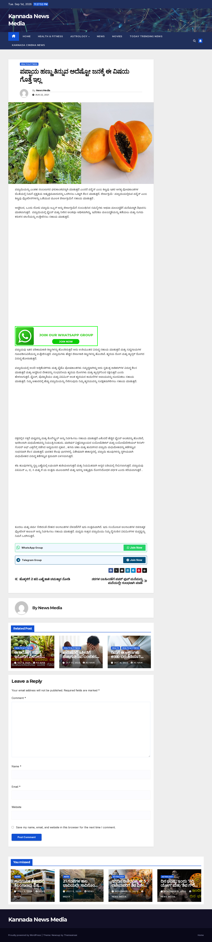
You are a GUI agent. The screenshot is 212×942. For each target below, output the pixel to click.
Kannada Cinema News (28, 45)
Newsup (56, 935)
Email (16, 786)
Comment (19, 698)
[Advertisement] (81, 247)
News (101, 36)
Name (16, 766)
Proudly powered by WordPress (25, 935)
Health (115, 648)
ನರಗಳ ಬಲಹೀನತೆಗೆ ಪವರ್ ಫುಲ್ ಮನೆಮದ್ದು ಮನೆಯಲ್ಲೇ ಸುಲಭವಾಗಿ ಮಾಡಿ (117, 581)
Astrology (79, 36)
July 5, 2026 (25, 891)
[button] (194, 40)
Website (16, 807)
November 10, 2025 (127, 891)
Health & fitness (50, 36)
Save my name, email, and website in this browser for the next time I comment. (65, 827)
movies (117, 36)
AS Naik (40, 662)
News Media (43, 90)
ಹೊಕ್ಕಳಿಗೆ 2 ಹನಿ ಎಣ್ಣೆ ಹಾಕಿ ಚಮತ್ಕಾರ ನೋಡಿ (44, 579)
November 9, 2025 (175, 891)
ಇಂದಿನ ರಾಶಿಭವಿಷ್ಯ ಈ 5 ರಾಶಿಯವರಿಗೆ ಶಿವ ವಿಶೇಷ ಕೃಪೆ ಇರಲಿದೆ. (129, 885)
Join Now (136, 547)
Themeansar (70, 935)
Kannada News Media (37, 919)
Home (27, 36)
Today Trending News (146, 36)
